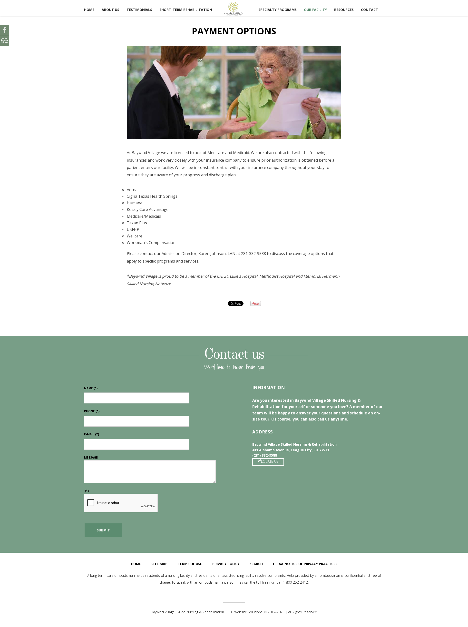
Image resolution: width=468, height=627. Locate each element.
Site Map (159, 563)
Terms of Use (190, 563)
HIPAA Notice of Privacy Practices (305, 563)
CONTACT (369, 9)
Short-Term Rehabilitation (185, 9)
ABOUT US (110, 9)
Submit (103, 530)
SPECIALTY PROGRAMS (277, 9)
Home (89, 9)
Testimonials (139, 9)
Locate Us (270, 461)
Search (256, 563)
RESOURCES (344, 9)
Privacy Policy (225, 563)
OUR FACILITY (315, 9)
